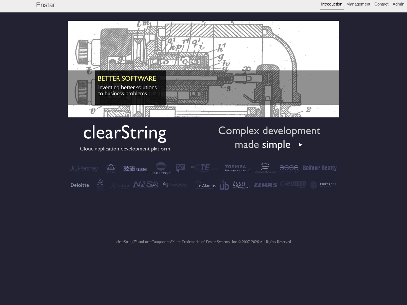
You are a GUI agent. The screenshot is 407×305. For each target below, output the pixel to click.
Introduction (331, 4)
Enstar (45, 5)
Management (358, 4)
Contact (381, 4)
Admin (398, 4)
